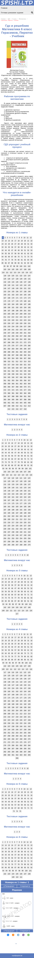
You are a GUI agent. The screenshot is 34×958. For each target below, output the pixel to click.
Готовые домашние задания (12, 13)
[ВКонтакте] (6, 935)
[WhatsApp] (27, 935)
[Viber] (22, 935)
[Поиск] (32, 12)
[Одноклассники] (12, 935)
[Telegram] (17, 935)
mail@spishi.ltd (17, 955)
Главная (4, 8)
